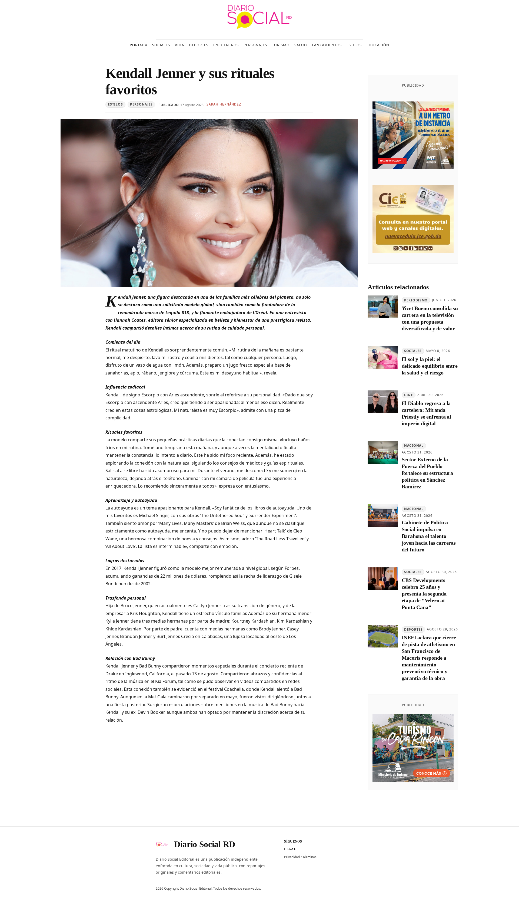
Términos (309, 857)
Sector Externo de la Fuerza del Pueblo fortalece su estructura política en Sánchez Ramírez (427, 473)
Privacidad (292, 857)
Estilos (115, 104)
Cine (408, 395)
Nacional (414, 445)
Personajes (141, 104)
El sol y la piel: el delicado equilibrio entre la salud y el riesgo (430, 366)
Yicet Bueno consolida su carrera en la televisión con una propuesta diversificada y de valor (430, 318)
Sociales (413, 351)
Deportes (413, 629)
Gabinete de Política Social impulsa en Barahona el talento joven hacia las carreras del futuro (429, 536)
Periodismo (416, 300)
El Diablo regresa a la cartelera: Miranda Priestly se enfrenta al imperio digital (426, 413)
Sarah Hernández (224, 104)
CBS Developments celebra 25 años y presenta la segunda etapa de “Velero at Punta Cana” (424, 593)
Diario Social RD (204, 844)
